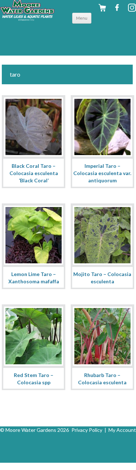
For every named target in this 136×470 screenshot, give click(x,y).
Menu (81, 18)
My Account (122, 430)
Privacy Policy (86, 430)
